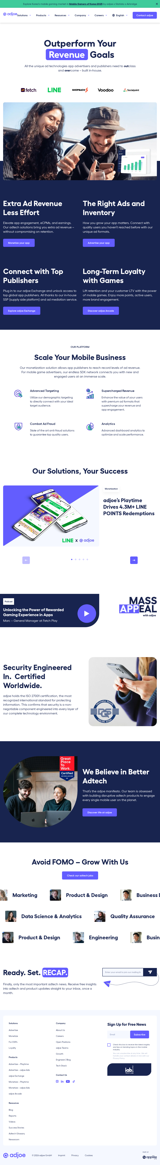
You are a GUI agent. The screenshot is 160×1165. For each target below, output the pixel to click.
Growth (59, 1054)
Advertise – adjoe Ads (19, 1070)
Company (80, 15)
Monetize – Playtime (19, 1082)
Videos (12, 1121)
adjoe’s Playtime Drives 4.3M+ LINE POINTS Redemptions (129, 506)
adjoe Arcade (15, 1093)
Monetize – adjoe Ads (19, 1088)
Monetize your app (19, 242)
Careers (99, 15)
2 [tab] (75, 559)
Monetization (111, 488)
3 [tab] (79, 559)
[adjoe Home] (10, 15)
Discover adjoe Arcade (101, 310)
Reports (12, 1116)
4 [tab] (83, 559)
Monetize (13, 1036)
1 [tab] (71, 559)
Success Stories (16, 1127)
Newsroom (14, 1139)
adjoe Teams (62, 1048)
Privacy (75, 1155)
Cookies (89, 1155)
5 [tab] (87, 559)
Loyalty (12, 1048)
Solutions (22, 15)
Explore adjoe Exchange (21, 310)
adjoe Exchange (16, 1076)
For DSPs (13, 1042)
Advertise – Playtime (19, 1064)
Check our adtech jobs (80, 875)
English (120, 15)
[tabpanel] (80, 516)
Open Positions (63, 1042)
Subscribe (139, 1034)
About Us (60, 1030)
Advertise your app (99, 242)
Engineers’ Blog (63, 1059)
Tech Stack (61, 1065)
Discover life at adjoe (100, 812)
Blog (11, 1110)
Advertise (13, 1030)
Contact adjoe (144, 15)
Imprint (61, 1155)
